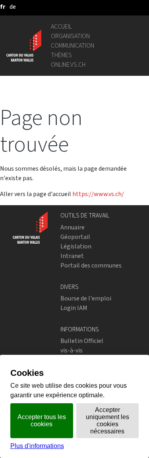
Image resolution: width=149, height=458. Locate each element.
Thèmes (61, 55)
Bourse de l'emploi (85, 298)
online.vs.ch (68, 64)
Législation (75, 246)
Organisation (70, 36)
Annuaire (72, 227)
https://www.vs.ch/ (98, 194)
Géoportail (75, 237)
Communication (72, 45)
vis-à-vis (71, 350)
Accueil (61, 26)
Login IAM (73, 308)
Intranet (72, 256)
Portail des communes (91, 265)
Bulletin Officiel (81, 341)
